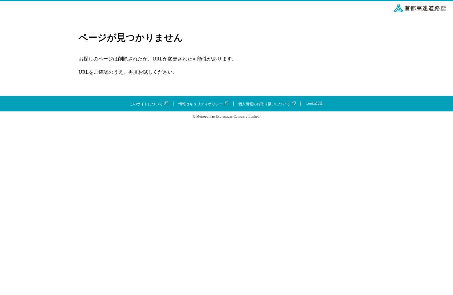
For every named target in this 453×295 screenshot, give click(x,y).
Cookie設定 (315, 103)
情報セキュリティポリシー (200, 104)
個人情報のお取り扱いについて (264, 104)
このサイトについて (146, 104)
